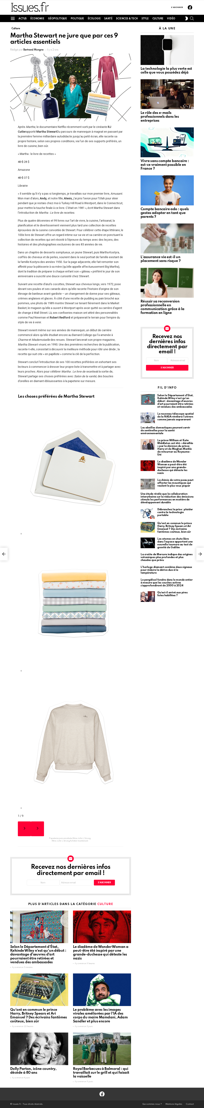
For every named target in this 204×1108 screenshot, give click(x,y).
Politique (77, 18)
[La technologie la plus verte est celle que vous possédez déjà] (167, 50)
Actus (22, 18)
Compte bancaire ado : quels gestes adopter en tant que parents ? (165, 213)
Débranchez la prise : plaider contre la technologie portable (175, 512)
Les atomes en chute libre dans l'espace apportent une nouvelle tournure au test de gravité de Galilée (175, 543)
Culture (157, 18)
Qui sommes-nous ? (152, 1104)
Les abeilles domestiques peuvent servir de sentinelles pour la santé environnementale (165, 430)
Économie (37, 18)
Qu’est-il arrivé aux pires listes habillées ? (172, 594)
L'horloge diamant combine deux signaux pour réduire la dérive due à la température (166, 570)
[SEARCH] (192, 18)
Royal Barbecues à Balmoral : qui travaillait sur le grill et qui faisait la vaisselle (101, 1072)
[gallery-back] (24, 828)
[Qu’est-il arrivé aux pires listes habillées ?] (148, 596)
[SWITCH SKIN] (186, 18)
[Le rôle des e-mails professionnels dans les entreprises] (167, 94)
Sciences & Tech (127, 18)
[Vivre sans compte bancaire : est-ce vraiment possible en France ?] (167, 142)
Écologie (94, 18)
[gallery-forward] (37, 828)
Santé (108, 18)
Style (145, 18)
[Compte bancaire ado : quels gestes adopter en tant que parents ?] (167, 190)
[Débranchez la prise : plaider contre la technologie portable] (148, 513)
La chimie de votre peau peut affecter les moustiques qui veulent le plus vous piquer (175, 483)
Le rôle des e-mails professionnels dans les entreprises (160, 116)
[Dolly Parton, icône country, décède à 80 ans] (39, 1049)
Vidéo (171, 18)
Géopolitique (57, 18)
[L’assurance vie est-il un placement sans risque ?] (167, 238)
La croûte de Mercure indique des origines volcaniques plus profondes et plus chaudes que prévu (167, 557)
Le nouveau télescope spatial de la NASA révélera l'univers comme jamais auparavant (175, 417)
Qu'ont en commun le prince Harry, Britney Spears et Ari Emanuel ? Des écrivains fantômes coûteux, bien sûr (174, 527)
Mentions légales (173, 1104)
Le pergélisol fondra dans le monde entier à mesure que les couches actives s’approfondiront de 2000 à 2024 (167, 583)
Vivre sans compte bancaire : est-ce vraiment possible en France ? (165, 164)
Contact (190, 1104)
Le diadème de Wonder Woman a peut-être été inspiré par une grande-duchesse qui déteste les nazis (172, 467)
